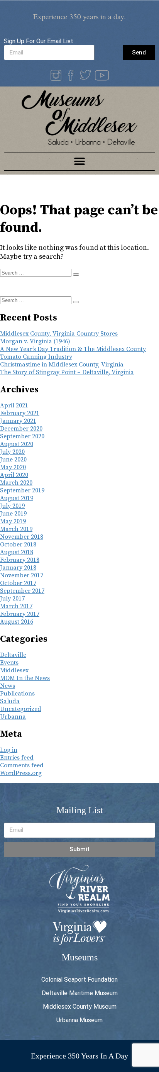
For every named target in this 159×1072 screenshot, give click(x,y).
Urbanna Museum (79, 1020)
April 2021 (14, 405)
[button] (79, 161)
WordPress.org (21, 773)
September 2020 (22, 436)
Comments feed (22, 765)
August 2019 (16, 498)
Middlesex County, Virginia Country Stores (59, 334)
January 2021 (18, 421)
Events (9, 663)
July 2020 (12, 452)
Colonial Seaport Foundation (79, 979)
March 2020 (16, 483)
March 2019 (16, 529)
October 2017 (18, 583)
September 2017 (22, 591)
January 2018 (18, 568)
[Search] (76, 274)
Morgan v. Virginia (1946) (35, 341)
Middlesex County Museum (80, 1006)
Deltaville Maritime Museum (80, 993)
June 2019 (13, 513)
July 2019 (12, 506)
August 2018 (16, 552)
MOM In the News (25, 678)
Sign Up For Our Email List (38, 41)
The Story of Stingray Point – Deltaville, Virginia (67, 372)
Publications (17, 693)
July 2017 (12, 598)
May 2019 (13, 521)
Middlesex (14, 670)
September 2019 (22, 490)
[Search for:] (36, 272)
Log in (8, 750)
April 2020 (14, 475)
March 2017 (16, 606)
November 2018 (21, 537)
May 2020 (13, 467)
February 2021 (19, 413)
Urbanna (13, 717)
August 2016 (16, 622)
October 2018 (18, 544)
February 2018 (19, 560)
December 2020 (21, 429)
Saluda (10, 701)
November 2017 (21, 575)
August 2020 (16, 444)
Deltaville (13, 655)
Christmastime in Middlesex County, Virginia (61, 364)
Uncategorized (20, 709)
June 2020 (13, 459)
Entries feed (17, 758)
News (7, 686)
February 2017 (19, 614)
